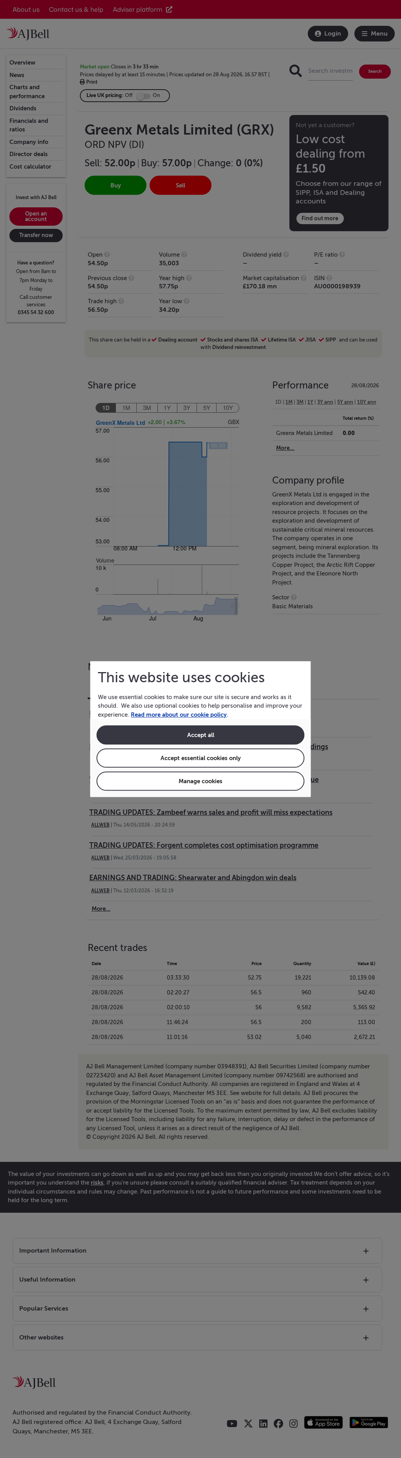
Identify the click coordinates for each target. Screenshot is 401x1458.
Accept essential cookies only (201, 758)
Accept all (200, 735)
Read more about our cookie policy (179, 714)
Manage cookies (200, 781)
